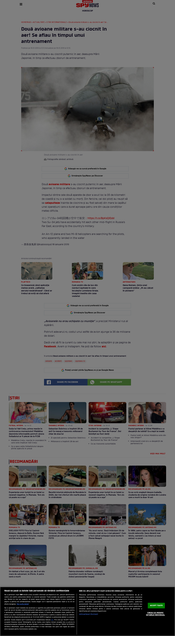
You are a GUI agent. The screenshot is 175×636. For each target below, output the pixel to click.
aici (52, 619)
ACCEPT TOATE (156, 605)
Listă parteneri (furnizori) (88, 614)
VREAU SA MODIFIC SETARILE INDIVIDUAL (155, 614)
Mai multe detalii (23, 604)
